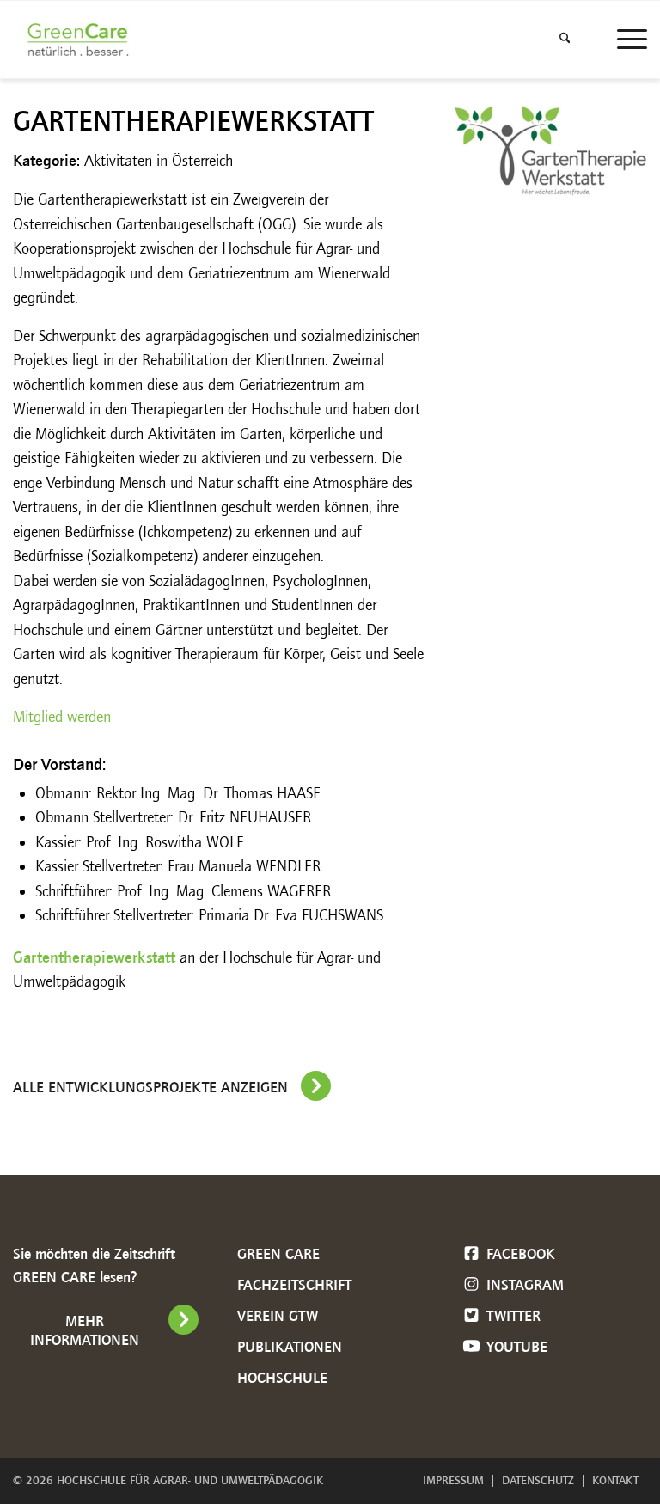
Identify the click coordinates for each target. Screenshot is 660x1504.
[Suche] (565, 39)
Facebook (518, 1253)
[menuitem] (565, 39)
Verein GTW (277, 1315)
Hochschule (282, 1377)
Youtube (514, 1346)
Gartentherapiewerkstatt (94, 957)
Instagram (523, 1284)
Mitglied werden (62, 716)
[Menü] (623, 39)
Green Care (278, 1253)
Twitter (511, 1315)
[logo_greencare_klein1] (82, 39)
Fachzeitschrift (294, 1284)
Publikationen (289, 1346)
